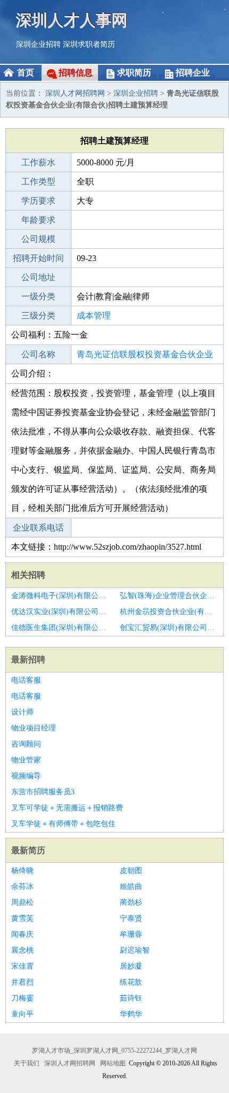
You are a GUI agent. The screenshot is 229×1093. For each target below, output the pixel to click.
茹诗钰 (131, 998)
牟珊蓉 (131, 934)
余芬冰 (22, 886)
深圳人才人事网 (72, 20)
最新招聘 (28, 659)
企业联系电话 (38, 527)
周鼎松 (22, 902)
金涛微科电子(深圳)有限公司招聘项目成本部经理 (60, 596)
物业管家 (26, 760)
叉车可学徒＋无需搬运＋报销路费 (67, 808)
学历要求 (38, 200)
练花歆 (131, 982)
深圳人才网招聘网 (75, 93)
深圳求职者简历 (89, 44)
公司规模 (38, 238)
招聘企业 (193, 72)
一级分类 (38, 296)
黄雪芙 (22, 918)
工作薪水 (38, 162)
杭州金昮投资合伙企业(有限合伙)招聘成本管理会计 (169, 612)
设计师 (22, 712)
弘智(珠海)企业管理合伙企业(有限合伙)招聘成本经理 (169, 596)
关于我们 (26, 1063)
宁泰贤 (131, 918)
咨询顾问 (26, 744)
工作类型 (38, 181)
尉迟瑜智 (135, 950)
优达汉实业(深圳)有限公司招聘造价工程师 (60, 612)
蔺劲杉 (131, 902)
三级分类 (38, 315)
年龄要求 (38, 219)
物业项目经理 (33, 728)
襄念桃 (22, 950)
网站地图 (113, 1063)
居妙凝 (131, 966)
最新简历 (28, 850)
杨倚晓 (22, 871)
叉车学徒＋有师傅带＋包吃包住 (63, 824)
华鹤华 (131, 1014)
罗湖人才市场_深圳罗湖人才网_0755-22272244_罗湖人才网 (114, 1050)
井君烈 (22, 982)
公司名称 (38, 354)
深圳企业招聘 (38, 44)
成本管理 (94, 315)
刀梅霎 (22, 998)
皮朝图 (131, 871)
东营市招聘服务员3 (43, 792)
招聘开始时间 (38, 258)
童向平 (22, 1014)
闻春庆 (22, 934)
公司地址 (38, 277)
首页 (25, 72)
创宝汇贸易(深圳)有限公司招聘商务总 (169, 628)
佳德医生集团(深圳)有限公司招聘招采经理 (60, 628)
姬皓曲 (131, 886)
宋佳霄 (22, 966)
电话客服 (26, 680)
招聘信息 (76, 72)
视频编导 (26, 776)
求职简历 (134, 72)
